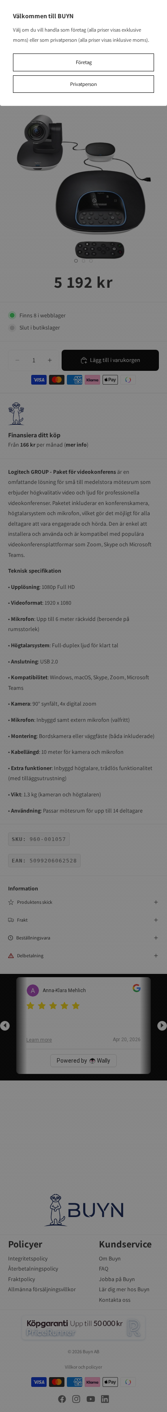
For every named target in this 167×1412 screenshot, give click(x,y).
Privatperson (83, 84)
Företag (84, 62)
